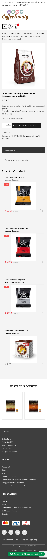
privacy (4, 505)
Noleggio (29, 540)
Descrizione (10, 150)
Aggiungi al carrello (26, 125)
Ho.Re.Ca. (16, 540)
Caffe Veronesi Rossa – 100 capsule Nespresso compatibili (16, 231)
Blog (35, 540)
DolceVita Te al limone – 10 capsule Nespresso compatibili (16, 333)
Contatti (5, 514)
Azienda (9, 540)
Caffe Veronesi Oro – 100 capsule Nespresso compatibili (15, 180)
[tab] (23, 150)
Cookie (4, 501)
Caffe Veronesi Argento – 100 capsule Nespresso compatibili (15, 282)
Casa (3, 540)
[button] (26, 554)
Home (5, 34)
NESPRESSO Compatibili (21, 34)
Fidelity (22, 540)
